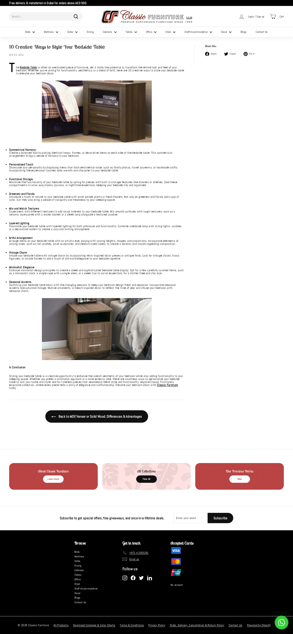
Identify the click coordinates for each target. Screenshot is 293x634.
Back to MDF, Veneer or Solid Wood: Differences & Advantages (100, 416)
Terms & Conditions (132, 625)
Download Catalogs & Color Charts (94, 625)
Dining (90, 32)
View (239, 478)
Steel (168, 32)
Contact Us (262, 32)
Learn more (53, 478)
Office (149, 32)
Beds (28, 32)
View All (146, 478)
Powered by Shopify (259, 625)
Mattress (49, 32)
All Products (61, 625)
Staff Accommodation (196, 32)
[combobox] (45, 16)
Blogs (244, 32)
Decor (224, 32)
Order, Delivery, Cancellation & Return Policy (197, 625)
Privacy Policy (156, 625)
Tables (129, 32)
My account (177, 585)
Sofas (70, 32)
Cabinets (108, 32)
